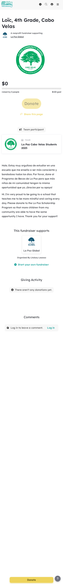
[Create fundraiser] (40, 4)
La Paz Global (17, 36)
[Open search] (46, 4)
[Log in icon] (52, 4)
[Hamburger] (58, 4)
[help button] (58, 579)
